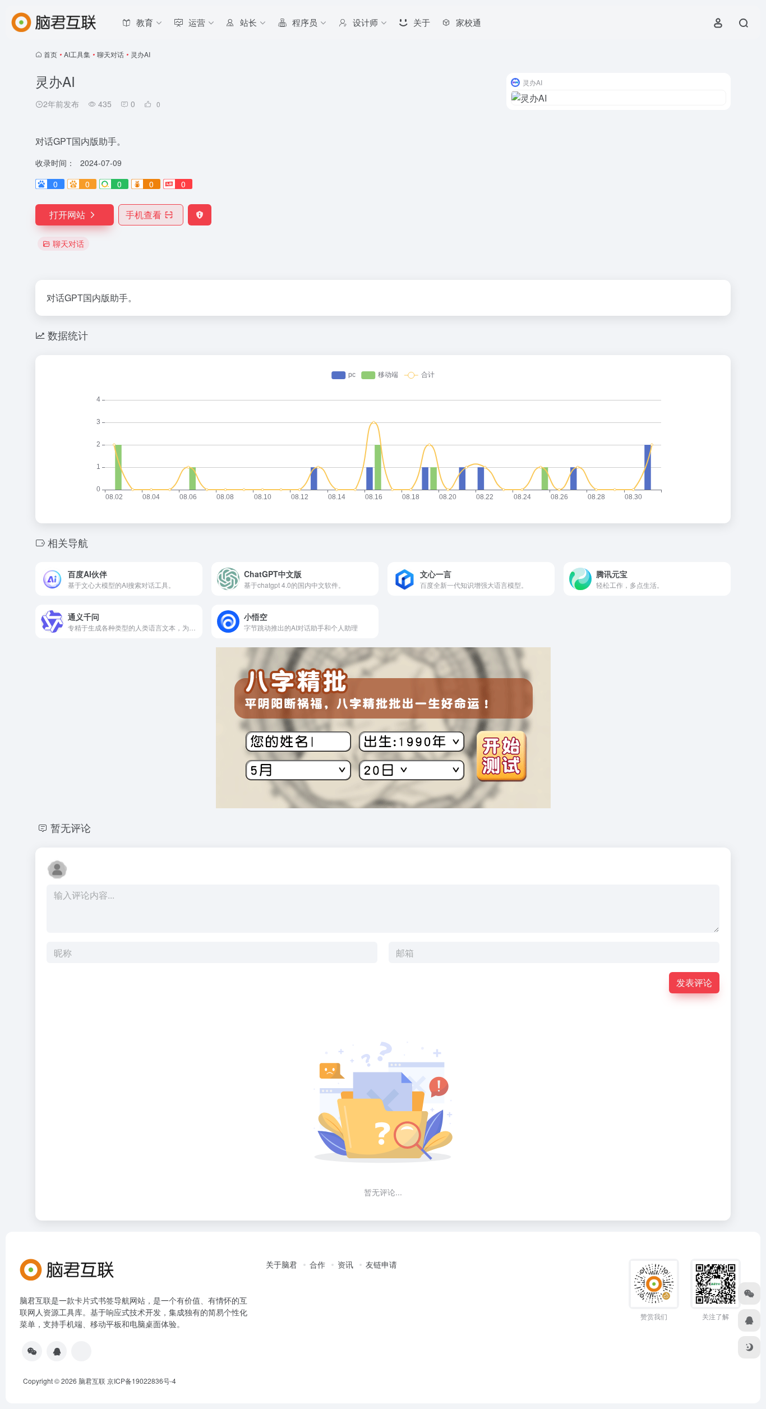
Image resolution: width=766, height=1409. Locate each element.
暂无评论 (70, 827)
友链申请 (381, 1264)
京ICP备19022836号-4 (141, 1380)
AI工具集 (77, 54)
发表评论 (694, 982)
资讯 (345, 1264)
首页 (50, 54)
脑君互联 (92, 1380)
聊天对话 (110, 54)
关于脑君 (281, 1264)
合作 (317, 1264)
